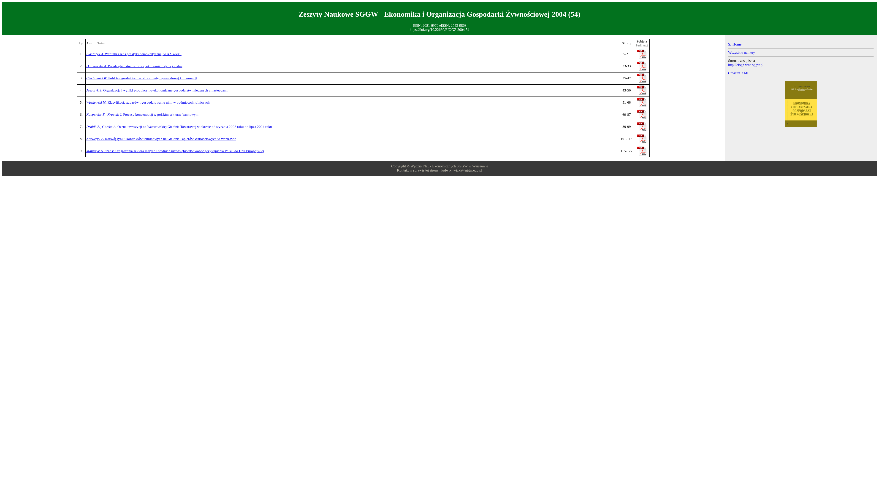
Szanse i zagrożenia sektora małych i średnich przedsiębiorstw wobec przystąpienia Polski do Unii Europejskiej (175, 151)
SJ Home (734, 44)
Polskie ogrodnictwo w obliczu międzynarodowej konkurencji (141, 78)
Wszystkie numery (741, 52)
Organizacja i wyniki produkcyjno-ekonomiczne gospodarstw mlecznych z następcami (157, 90)
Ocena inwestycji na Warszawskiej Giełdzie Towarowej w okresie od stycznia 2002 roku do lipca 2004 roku (179, 127)
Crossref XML (738, 73)
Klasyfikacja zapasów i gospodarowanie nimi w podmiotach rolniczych (148, 102)
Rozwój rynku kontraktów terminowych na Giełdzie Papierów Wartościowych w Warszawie (161, 139)
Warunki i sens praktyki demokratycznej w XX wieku (134, 54)
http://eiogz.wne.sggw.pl (745, 65)
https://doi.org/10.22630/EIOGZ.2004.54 (439, 30)
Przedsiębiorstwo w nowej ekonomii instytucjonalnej (134, 66)
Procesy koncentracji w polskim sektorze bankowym (142, 114)
